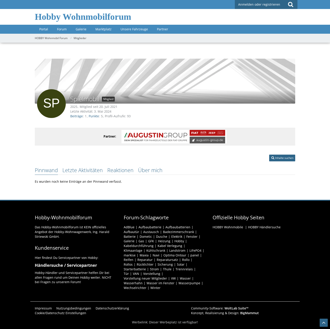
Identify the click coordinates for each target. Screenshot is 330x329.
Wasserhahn (133, 283)
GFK (151, 241)
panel (194, 255)
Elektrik (176, 236)
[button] (282, 158)
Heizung (164, 241)
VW (173, 278)
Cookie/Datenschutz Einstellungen (60, 313)
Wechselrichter (135, 288)
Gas (141, 241)
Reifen (128, 260)
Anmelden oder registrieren (259, 4)
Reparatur (145, 260)
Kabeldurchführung (139, 246)
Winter (155, 288)
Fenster (192, 236)
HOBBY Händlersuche (264, 227)
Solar (181, 264)
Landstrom (177, 250)
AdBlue (129, 227)
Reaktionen (120, 170)
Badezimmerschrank (178, 232)
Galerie (129, 241)
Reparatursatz (167, 260)
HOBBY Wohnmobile (228, 227)
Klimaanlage (133, 250)
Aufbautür (131, 232)
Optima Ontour (174, 255)
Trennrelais (184, 269)
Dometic (146, 236)
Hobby (179, 241)
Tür (126, 273)
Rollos (128, 264)
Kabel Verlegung (170, 246)
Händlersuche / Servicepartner (66, 265)
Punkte (94, 116)
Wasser (185, 278)
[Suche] (290, 4)
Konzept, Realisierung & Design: (225, 313)
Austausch (151, 232)
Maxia (144, 255)
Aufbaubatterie (150, 227)
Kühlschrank (155, 250)
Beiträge (76, 116)
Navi (156, 255)
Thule (167, 269)
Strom (154, 269)
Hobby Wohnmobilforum (83, 17)
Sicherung (165, 264)
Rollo (185, 260)
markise (130, 255)
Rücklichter (145, 264)
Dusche (161, 236)
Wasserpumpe (189, 283)
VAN (136, 273)
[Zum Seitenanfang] (324, 323)
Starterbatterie (135, 269)
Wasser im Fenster (160, 283)
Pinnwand (46, 170)
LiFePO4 (195, 250)
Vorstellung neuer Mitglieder (145, 278)
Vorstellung (151, 273)
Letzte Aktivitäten (82, 170)
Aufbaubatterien (177, 227)
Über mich (150, 170)
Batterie (130, 236)
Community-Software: (220, 308)
